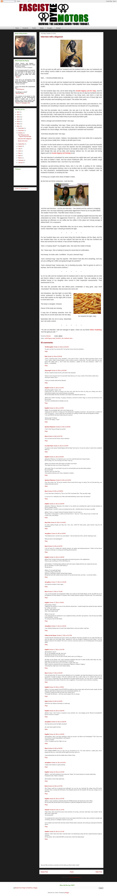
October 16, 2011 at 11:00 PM (56, 557)
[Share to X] (58, 336)
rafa (62, 338)
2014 (18, 119)
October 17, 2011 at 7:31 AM (55, 591)
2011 (18, 126)
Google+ (49, 28)
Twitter (42, 28)
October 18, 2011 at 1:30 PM (56, 687)
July (19, 148)
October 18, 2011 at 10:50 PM (56, 710)
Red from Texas (20, 93)
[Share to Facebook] (60, 336)
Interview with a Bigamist (24, 138)
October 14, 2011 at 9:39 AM (55, 356)
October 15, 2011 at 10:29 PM (55, 491)
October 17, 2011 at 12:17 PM (64, 635)
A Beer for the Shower (50, 635)
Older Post (99, 872)
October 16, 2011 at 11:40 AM (58, 522)
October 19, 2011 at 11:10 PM (56, 772)
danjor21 (47, 809)
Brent (46, 436)
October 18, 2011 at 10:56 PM (58, 721)
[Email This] (55, 336)
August (20, 146)
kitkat (46, 701)
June (19, 151)
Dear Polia (47, 522)
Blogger (67, 892)
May (19, 153)
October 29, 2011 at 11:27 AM (56, 831)
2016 (18, 114)
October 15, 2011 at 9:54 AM (56, 456)
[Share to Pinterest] (61, 336)
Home (17, 28)
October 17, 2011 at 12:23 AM (58, 582)
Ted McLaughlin (49, 347)
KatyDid (47, 387)
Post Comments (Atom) (75, 877)
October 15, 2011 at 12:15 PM (63, 480)
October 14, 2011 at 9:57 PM (55, 436)
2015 (18, 117)
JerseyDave (48, 533)
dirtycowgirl (48, 370)
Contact (58, 28)
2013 (18, 121)
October (20, 132)
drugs (53, 338)
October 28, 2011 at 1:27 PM (57, 809)
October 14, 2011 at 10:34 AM (59, 370)
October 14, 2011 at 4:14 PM (56, 408)
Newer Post (44, 872)
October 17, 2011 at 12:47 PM (56, 649)
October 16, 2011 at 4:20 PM (55, 546)
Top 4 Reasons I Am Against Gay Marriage (24, 135)
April (19, 155)
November (21, 130)
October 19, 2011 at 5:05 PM (55, 748)
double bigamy (48, 338)
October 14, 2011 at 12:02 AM (61, 347)
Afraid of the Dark (22, 141)
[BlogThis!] (57, 336)
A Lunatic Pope (49, 445)
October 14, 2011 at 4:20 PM (63, 426)
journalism (58, 338)
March (20, 158)
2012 (18, 123)
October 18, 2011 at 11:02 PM (56, 734)
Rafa (46, 356)
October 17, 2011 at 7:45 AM (56, 602)
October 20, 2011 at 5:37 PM (55, 786)
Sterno (17, 77)
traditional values (68, 338)
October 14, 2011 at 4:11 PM (56, 387)
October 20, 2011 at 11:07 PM (56, 798)
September (21, 144)
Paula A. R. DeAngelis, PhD (23, 103)
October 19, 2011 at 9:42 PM (58, 762)
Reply (46, 351)
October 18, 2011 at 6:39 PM (55, 701)
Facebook (25, 28)
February (21, 160)
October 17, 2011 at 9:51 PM (55, 673)
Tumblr (34, 28)
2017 (18, 112)
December (21, 128)
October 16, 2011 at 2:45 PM (58, 533)
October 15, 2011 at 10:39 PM (56, 503)
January (20, 162)
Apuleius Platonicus (50, 426)
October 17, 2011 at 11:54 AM (58, 626)
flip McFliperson (20, 89)
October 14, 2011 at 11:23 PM (60, 445)
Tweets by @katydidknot (21, 188)
